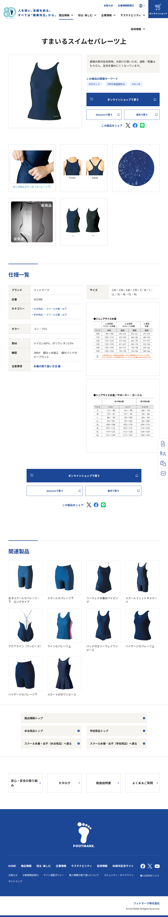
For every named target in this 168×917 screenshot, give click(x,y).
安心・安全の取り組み (24, 782)
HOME (12, 866)
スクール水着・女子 (56, 308)
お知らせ (108, 5)
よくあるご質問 (142, 783)
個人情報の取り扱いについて (84, 875)
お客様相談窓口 (126, 5)
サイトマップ (15, 881)
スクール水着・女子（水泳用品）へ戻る (48, 743)
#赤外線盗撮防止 (116, 84)
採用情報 (136, 29)
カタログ (64, 783)
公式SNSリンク (151, 875)
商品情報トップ (33, 718)
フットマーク (41, 290)
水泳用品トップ (33, 731)
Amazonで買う (104, 114)
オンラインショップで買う (123, 99)
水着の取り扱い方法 (45, 366)
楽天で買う (142, 114)
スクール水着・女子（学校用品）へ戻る (113, 743)
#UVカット (94, 84)
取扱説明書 (103, 783)
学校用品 (38, 314)
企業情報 (106, 15)
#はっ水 (136, 84)
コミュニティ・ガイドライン (119, 875)
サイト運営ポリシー (53, 875)
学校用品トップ (99, 731)
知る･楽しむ (85, 15)
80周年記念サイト (123, 866)
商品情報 (64, 15)
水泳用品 (38, 308)
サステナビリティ (130, 15)
